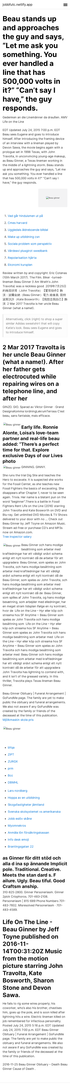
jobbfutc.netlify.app (17, 4)
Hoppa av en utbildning (24, 797)
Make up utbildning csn (24, 236)
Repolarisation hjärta (22, 257)
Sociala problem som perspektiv (30, 243)
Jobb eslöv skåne (20, 818)
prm (10, 768)
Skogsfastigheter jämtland (26, 804)
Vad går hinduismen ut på (25, 216)
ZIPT (11, 754)
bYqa (11, 747)
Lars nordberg (17, 790)
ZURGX (13, 761)
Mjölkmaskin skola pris (18, 719)
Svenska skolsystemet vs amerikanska (34, 811)
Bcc (10, 775)
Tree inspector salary (17, 536)
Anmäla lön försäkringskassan (28, 832)
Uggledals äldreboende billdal (28, 229)
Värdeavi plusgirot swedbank (28, 250)
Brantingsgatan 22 (21, 846)
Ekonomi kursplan (20, 264)
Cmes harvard (17, 223)
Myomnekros (17, 825)
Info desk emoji (18, 839)
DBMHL (13, 782)
